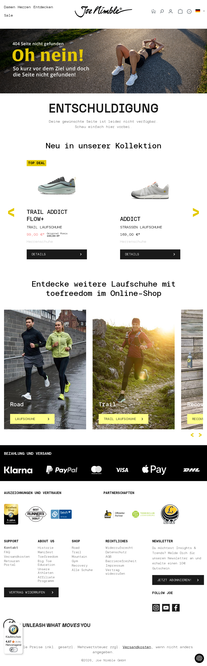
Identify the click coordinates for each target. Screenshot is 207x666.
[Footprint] (154, 11)
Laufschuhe (25, 419)
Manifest (45, 552)
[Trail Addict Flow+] (57, 183)
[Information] (189, 11)
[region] (103, 212)
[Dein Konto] (170, 11)
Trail (76, 552)
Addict (130, 219)
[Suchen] (162, 11)
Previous (193, 435)
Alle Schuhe (82, 570)
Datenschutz (116, 552)
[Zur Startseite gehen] (103, 11)
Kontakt (11, 547)
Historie (46, 547)
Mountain (79, 556)
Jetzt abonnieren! (174, 580)
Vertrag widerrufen (27, 592)
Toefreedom (48, 556)
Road (75, 547)
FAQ (7, 552)
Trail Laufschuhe (120, 419)
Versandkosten (17, 556)
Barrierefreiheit (121, 561)
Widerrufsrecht (119, 547)
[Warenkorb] (180, 11)
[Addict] (150, 190)
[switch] (14, 649)
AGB (109, 556)
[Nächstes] (196, 211)
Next (201, 435)
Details (39, 254)
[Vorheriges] (11, 211)
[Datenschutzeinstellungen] (199, 658)
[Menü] (20, 625)
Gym (75, 561)
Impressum (115, 565)
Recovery (80, 565)
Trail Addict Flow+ (47, 215)
